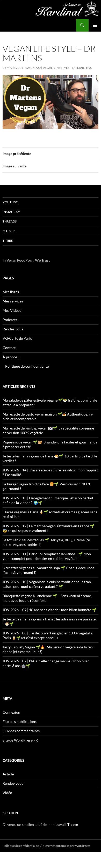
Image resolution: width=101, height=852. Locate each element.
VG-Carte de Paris (17, 338)
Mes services (13, 301)
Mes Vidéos (12, 310)
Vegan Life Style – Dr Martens (67, 68)
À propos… (11, 357)
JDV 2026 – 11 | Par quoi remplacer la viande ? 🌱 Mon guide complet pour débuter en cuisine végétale (47, 556)
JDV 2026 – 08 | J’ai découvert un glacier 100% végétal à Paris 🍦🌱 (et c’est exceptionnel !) (47, 635)
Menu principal (95, 25)
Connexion (11, 712)
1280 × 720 (33, 68)
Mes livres (11, 292)
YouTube (10, 202)
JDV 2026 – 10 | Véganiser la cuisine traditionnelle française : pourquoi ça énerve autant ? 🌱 (47, 584)
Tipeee (8, 240)
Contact (9, 347)
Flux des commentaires (21, 731)
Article (8, 774)
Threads (10, 221)
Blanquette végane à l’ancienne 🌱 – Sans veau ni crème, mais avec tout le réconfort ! (47, 598)
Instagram (11, 212)
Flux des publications (20, 721)
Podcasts (10, 319)
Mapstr (9, 231)
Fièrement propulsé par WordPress (66, 846)
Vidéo (7, 792)
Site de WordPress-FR (20, 740)
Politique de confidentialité (27, 366)
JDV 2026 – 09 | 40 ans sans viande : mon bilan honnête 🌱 (49, 609)
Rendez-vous (13, 329)
